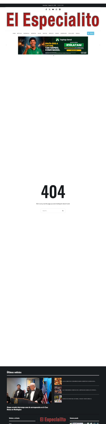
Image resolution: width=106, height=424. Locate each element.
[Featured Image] (29, 391)
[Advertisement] (48, 352)
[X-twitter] (49, 9)
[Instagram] (56, 9)
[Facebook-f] (46, 9)
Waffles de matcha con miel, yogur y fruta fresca (77, 398)
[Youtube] (53, 9)
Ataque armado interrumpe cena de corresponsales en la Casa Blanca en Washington (27, 408)
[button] (6, 45)
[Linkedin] (60, 9)
